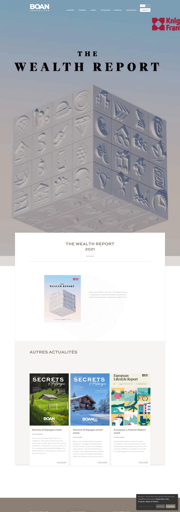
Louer (93, 10)
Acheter (70, 10)
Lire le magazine (97, 304)
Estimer (82, 10)
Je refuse (160, 506)
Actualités (105, 10)
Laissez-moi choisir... (146, 506)
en (148, 5)
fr (142, 5)
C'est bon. (170, 506)
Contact (145, 10)
